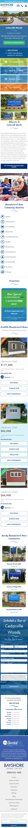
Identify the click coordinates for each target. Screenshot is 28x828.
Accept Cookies (14, 825)
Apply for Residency (14, 394)
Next (26, 103)
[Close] (25, 813)
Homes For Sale (14, 780)
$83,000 (6, 431)
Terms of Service (24, 691)
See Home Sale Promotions (14, 43)
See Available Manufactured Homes (14, 166)
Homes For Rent (14, 784)
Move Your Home (14, 803)
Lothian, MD (14, 566)
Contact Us (14, 809)
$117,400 (7, 365)
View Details (14, 383)
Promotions (14, 790)
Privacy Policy (18, 691)
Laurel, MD (14, 589)
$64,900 (6, 495)
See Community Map (6, 373)
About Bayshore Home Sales (14, 799)
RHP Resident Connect (18, 1)
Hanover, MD (14, 612)
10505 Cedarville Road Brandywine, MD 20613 (15, 54)
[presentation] (26, 6)
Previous (2, 103)
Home (14, 777)
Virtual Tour (14, 455)
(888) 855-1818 (14, 772)
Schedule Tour (14, 388)
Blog (14, 796)
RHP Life (14, 793)
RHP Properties (14, 806)
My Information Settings (14, 821)
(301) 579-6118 (12, 50)
